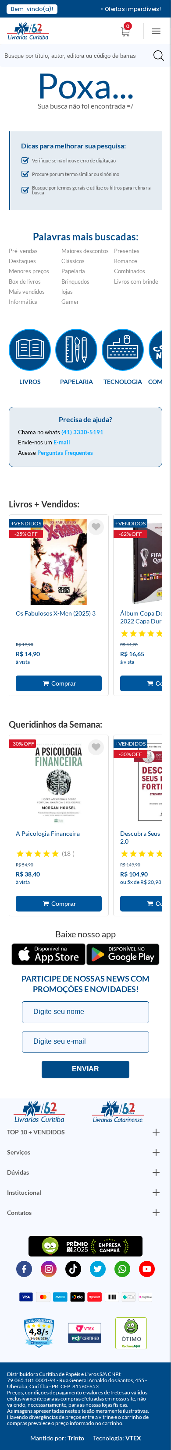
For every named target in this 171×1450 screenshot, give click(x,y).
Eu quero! (85, 1069)
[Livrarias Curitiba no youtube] (147, 1268)
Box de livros (25, 281)
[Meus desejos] (96, 527)
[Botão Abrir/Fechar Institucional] (156, 1132)
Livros (30, 381)
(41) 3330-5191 (82, 432)
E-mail (61, 442)
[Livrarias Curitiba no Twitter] (98, 1268)
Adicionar (59, 683)
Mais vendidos (27, 291)
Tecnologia (122, 381)
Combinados (129, 271)
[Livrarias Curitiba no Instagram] (49, 1268)
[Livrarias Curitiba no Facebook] (24, 1268)
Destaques (22, 260)
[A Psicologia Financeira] (59, 783)
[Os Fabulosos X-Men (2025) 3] (59, 563)
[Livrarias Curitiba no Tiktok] (73, 1268)
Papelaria (73, 271)
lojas (67, 291)
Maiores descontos (85, 250)
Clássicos (73, 260)
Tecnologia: (117, 1438)
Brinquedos (75, 281)
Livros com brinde (136, 281)
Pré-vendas (23, 250)
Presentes (126, 250)
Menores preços (29, 271)
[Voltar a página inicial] (28, 30)
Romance (125, 260)
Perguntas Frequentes (65, 452)
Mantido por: (57, 1438)
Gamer (70, 301)
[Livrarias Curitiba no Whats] (122, 1268)
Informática (23, 301)
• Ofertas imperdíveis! (131, 9)
